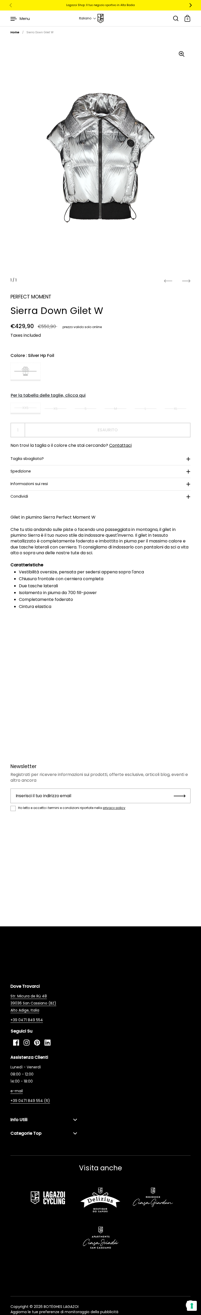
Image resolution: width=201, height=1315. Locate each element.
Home (14, 32)
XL (175, 408)
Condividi (19, 496)
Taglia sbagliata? (27, 458)
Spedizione (20, 471)
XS (55, 408)
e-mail (16, 1091)
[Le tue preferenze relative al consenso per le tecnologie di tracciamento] (192, 1306)
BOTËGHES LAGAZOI (61, 1306)
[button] (87, 18)
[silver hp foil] (25, 372)
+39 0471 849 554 (26, 1020)
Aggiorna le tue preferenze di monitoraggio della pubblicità (64, 1311)
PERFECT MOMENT (30, 296)
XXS (25, 407)
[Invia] (180, 796)
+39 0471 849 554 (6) (30, 1100)
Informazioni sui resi (29, 483)
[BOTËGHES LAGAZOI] (100, 18)
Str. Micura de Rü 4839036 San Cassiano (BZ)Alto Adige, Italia (33, 1003)
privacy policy (114, 808)
